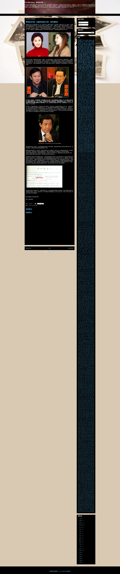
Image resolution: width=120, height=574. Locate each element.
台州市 (90, 291)
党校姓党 (89, 267)
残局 (91, 389)
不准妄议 (90, 227)
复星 (84, 312)
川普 (93, 106)
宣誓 (83, 330)
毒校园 (83, 390)
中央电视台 (85, 242)
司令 (83, 169)
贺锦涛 (85, 209)
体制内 (85, 260)
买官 (91, 250)
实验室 (93, 329)
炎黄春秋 (86, 111)
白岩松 (88, 198)
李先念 (90, 377)
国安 (87, 93)
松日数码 (91, 382)
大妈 (86, 314)
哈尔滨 (81, 300)
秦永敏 (81, 99)
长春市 (92, 214)
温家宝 (87, 53)
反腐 (91, 55)
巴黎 (84, 177)
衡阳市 (88, 146)
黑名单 (89, 219)
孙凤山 (79, 324)
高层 (84, 151)
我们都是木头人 (80, 353)
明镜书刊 (81, 371)
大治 (88, 315)
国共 (83, 304)
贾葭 (91, 147)
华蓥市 (87, 284)
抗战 (82, 82)
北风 (82, 282)
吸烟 (84, 296)
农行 (91, 274)
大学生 (92, 105)
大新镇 (86, 315)
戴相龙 (82, 67)
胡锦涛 (86, 54)
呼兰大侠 (92, 169)
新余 (93, 364)
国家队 (81, 105)
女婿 (84, 131)
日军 (93, 183)
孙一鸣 (93, 323)
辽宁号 (89, 210)
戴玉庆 (88, 181)
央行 (79, 131)
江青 (91, 109)
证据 (89, 208)
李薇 (81, 381)
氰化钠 (82, 394)
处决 (78, 312)
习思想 (87, 248)
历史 (80, 86)
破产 (84, 200)
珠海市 (88, 98)
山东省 (88, 49)
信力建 (88, 160)
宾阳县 (81, 331)
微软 (88, 349)
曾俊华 (91, 372)
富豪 (80, 332)
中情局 (82, 243)
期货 (78, 374)
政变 (91, 87)
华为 (90, 166)
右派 (78, 169)
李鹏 (83, 54)
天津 (88, 61)
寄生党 (87, 331)
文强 (83, 363)
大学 (90, 105)
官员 (81, 60)
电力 (82, 198)
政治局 (92, 71)
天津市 (84, 43)
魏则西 (89, 62)
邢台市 (85, 115)
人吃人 (85, 159)
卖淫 (80, 167)
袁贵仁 (93, 207)
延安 (91, 341)
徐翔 (91, 94)
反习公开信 (92, 167)
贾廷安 (88, 114)
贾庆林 (88, 59)
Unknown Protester (84, 224)
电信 (80, 198)
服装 (91, 373)
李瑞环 (90, 137)
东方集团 (92, 230)
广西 (89, 94)
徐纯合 (91, 133)
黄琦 (85, 219)
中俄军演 (85, 232)
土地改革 (90, 307)
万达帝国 (80, 226)
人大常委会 (91, 254)
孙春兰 (87, 174)
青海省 (87, 217)
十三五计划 (85, 283)
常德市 (84, 338)
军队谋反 (83, 274)
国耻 (83, 128)
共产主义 (84, 102)
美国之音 (85, 145)
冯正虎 (79, 125)
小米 (85, 333)
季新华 (82, 325)
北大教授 (92, 281)
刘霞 (84, 125)
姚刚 (86, 321)
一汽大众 (80, 225)
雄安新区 (81, 150)
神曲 (89, 200)
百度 (89, 67)
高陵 (90, 218)
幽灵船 (93, 338)
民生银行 (88, 139)
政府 (84, 82)
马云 (80, 71)
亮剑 (93, 252)
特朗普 (79, 98)
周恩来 (90, 66)
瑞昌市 (91, 197)
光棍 (87, 266)
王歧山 (79, 112)
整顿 (81, 363)
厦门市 (86, 167)
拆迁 (85, 357)
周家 (79, 297)
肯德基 (89, 203)
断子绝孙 (90, 363)
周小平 (82, 297)
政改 (87, 361)
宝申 (84, 329)
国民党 (88, 81)
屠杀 (78, 177)
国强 (92, 305)
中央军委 (81, 75)
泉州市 (91, 140)
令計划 (88, 257)
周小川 (92, 103)
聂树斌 (88, 145)
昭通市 (85, 184)
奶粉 (82, 106)
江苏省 (88, 47)
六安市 (82, 271)
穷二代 (86, 201)
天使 (85, 316)
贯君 (83, 114)
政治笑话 (92, 361)
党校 (87, 267)
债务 (79, 161)
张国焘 (88, 345)
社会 (88, 112)
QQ (89, 223)
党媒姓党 (90, 161)
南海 (90, 75)
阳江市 (88, 215)
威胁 (80, 323)
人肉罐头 (84, 256)
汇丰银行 (80, 395)
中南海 (88, 52)
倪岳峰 (82, 264)
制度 (81, 280)
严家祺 (79, 232)
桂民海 (88, 189)
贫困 (78, 209)
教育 (89, 95)
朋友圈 (88, 185)
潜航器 (88, 193)
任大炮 (81, 160)
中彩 (79, 243)
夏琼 (86, 312)
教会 (90, 182)
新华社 (86, 82)
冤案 (93, 124)
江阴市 (81, 396)
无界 (89, 183)
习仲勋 (87, 68)
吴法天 (80, 296)
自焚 (82, 113)
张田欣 (84, 347)
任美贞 (91, 258)
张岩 (82, 346)
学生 (90, 325)
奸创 (92, 320)
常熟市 (90, 177)
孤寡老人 (84, 325)
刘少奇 (88, 80)
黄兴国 (89, 117)
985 (87, 222)
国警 (84, 306)
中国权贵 (88, 238)
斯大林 (85, 183)
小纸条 (88, 333)
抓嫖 (84, 356)
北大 (91, 80)
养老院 (81, 272)
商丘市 (81, 170)
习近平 (80, 40)
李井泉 (85, 377)
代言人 (80, 257)
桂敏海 (82, 386)
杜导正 (90, 381)
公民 (92, 122)
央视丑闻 (88, 317)
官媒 (83, 132)
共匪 (90, 271)
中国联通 (80, 120)
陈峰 (87, 216)
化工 (86, 125)
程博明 (83, 201)
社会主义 (86, 200)
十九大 (84, 166)
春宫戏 (84, 371)
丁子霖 (82, 153)
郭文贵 (81, 42)
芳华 (82, 206)
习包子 (84, 75)
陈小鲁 (85, 216)
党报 (85, 267)
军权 (88, 124)
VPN (79, 118)
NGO (79, 223)
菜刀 (92, 206)
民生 (92, 393)
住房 (83, 260)
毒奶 (78, 390)
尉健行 (87, 176)
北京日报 (87, 281)
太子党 (79, 64)
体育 (87, 260)
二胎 (81, 101)
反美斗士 (87, 168)
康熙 (92, 340)
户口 (90, 181)
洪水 (93, 191)
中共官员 (86, 233)
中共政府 (89, 233)
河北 (93, 88)
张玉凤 (88, 133)
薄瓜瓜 (85, 146)
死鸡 (88, 389)
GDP (89, 222)
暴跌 (86, 108)
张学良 (92, 178)
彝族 (86, 348)
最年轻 (82, 373)
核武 (83, 189)
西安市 (86, 62)
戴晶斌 (88, 354)
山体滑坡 (86, 132)
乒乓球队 (92, 157)
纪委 (84, 202)
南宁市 (81, 81)
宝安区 (93, 175)
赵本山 (80, 210)
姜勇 (90, 322)
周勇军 (89, 296)
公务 (90, 268)
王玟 (87, 197)
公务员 (89, 122)
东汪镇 (83, 231)
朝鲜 (81, 61)
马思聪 (85, 218)
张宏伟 (93, 345)
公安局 (33, 205)
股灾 (84, 56)
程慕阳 (91, 144)
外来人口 (92, 312)
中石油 (89, 243)
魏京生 (90, 151)
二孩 (89, 158)
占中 (87, 63)
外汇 (82, 173)
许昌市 (85, 208)
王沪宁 (85, 98)
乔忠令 (79, 158)
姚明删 (91, 321)
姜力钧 (87, 322)
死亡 (82, 139)
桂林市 (89, 82)
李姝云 (89, 378)
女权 (84, 320)
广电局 (79, 340)
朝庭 (93, 373)
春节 (88, 371)
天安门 (91, 81)
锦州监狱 (87, 214)
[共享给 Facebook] (41, 203)
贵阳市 (85, 114)
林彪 (79, 73)
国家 (86, 81)
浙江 (85, 192)
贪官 (87, 60)
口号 (81, 291)
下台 (92, 118)
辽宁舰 (91, 210)
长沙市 (86, 90)
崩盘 (91, 106)
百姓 (91, 98)
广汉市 (93, 339)
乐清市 (86, 247)
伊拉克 (81, 259)
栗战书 (81, 73)
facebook (79, 153)
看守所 (82, 199)
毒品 (93, 389)
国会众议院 (91, 303)
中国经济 (84, 55)
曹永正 (79, 185)
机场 (80, 137)
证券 (87, 208)
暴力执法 (88, 184)
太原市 (79, 106)
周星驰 (91, 297)
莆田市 (82, 146)
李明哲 (87, 137)
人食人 (92, 159)
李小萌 (85, 379)
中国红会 (87, 240)
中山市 (91, 242)
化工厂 (81, 281)
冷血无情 (86, 275)
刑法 (89, 276)
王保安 (90, 195)
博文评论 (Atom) (51, 251)
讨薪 (83, 208)
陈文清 (92, 216)
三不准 (86, 226)
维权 (82, 56)
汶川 (91, 88)
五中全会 (81, 252)
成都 (84, 134)
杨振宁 (79, 382)
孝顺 (79, 325)
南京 (80, 126)
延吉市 (89, 341)
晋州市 (90, 371)
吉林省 (84, 86)
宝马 (86, 329)
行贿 (91, 207)
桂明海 (84, 386)
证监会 (91, 208)
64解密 (88, 152)
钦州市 (88, 149)
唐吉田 (86, 300)
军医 (83, 273)
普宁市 (91, 95)
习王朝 (92, 248)
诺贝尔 (87, 83)
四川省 (84, 46)
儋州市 (93, 265)
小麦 (90, 333)
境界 (85, 311)
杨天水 (93, 381)
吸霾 (86, 296)
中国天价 (88, 235)
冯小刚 (89, 102)
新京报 (91, 364)
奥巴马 (81, 131)
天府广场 (88, 316)
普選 (82, 372)
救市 (85, 95)
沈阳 (86, 140)
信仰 (86, 160)
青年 (85, 217)
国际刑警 (86, 128)
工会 (84, 336)
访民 (92, 54)
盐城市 (93, 198)
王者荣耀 (85, 143)
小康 (81, 333)
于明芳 (84, 251)
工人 (79, 107)
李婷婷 (91, 378)
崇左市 (89, 132)
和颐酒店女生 (87, 299)
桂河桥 (89, 386)
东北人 (87, 230)
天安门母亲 (85, 130)
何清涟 (91, 260)
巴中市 (81, 337)
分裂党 (82, 276)
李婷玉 (82, 137)
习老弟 (81, 249)
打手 (85, 355)
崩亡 (80, 336)
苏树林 (86, 206)
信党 (88, 263)
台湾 (92, 60)
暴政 (85, 372)
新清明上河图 (83, 365)
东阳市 (88, 231)
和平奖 (90, 86)
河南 (79, 89)
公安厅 (82, 162)
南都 (83, 287)
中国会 (89, 234)
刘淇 (92, 102)
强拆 (80, 82)
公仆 (80, 162)
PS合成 (85, 223)
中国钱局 (88, 241)
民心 (80, 393)
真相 (89, 199)
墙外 (87, 311)
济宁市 (85, 96)
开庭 (79, 344)
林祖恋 (82, 138)
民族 (83, 88)
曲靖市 (93, 184)
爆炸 (92, 57)
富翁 (78, 332)
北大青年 (79, 282)
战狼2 (84, 354)
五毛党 (83, 101)
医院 (91, 125)
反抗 (85, 289)
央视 (79, 87)
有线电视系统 (88, 373)
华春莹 (80, 284)
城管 (89, 93)
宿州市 (84, 331)
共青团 (87, 66)
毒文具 (81, 390)
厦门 (87, 288)
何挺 (89, 260)
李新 (85, 137)
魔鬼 (92, 218)
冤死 (80, 275)
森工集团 (85, 387)
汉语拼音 (85, 395)
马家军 (82, 218)
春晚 (86, 371)
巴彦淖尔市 (90, 337)
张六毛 (89, 178)
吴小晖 (87, 86)
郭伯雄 (88, 46)
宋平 (87, 175)
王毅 (84, 77)
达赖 (93, 210)
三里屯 (79, 227)
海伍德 (80, 141)
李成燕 (81, 380)
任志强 (81, 47)
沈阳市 (88, 140)
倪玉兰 (84, 264)
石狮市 (82, 200)
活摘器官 (79, 192)
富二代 (81, 176)
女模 (86, 320)
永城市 (86, 394)
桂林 (86, 386)
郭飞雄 (85, 74)
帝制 (82, 338)
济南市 (93, 82)
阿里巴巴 (90, 215)
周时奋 (89, 297)
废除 (88, 340)
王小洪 (81, 143)
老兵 (81, 62)
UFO (80, 224)
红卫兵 (92, 112)
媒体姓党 (89, 131)
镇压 (79, 66)
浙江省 (84, 50)
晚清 (92, 371)
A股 (90, 152)
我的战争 (92, 353)
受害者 (83, 290)
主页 (49, 248)
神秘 (91, 200)
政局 (85, 361)
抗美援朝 (82, 95)
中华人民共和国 (86, 119)
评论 (81, 24)
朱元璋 (82, 374)
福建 (79, 99)
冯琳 (84, 275)
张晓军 (86, 346)
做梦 (82, 265)
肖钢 (87, 203)
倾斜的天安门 (88, 264)
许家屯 (84, 83)
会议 (79, 122)
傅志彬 (88, 265)
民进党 (83, 190)
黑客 (92, 117)
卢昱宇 (83, 103)
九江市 (81, 158)
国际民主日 (81, 307)
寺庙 (82, 332)
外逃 (80, 130)
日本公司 (83, 369)
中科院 (92, 243)
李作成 (88, 377)
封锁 (91, 332)
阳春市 (91, 149)
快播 (79, 95)
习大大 (84, 158)
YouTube (92, 152)
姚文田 (88, 321)
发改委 (93, 168)
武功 (91, 388)
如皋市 (80, 321)
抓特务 (87, 356)
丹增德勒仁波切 (83, 246)
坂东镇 (92, 308)
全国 (78, 162)
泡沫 (80, 96)
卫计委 (92, 287)
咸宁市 (91, 299)
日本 (83, 76)
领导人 (92, 217)
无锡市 (81, 108)
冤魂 (82, 275)
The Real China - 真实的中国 (34, 2)
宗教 (81, 132)
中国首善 (81, 242)
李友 (83, 186)
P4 (83, 223)
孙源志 (89, 324)
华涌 (91, 166)
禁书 (93, 98)
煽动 (92, 193)
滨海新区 (81, 77)
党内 (78, 267)
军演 (88, 273)
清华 (91, 192)
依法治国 (83, 160)
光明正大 (84, 266)
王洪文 (85, 197)
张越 (36, 205)
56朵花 (85, 152)
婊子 (84, 323)
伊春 (83, 259)
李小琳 (91, 49)
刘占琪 (91, 276)
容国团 (92, 330)
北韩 (80, 166)
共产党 (86, 57)
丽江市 (86, 120)
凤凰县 (89, 275)
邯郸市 (80, 90)
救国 (90, 362)
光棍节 (89, 266)
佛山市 (88, 92)
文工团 (82, 183)
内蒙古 (92, 69)
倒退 (79, 264)
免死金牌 (92, 266)
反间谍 (90, 168)
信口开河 (90, 263)
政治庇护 (89, 361)
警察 (79, 79)
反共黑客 (81, 289)
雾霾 (81, 55)
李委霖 (86, 378)
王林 (80, 69)
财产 (93, 208)
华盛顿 (84, 284)
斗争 (88, 363)
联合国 (82, 203)
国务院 (91, 304)
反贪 (91, 289)
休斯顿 (85, 259)
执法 (82, 182)
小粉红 (89, 176)
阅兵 (81, 66)
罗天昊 (92, 202)
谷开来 (90, 83)
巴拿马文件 (83, 48)
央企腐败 (84, 317)
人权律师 (92, 121)
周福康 (89, 298)
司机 (80, 292)
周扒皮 (86, 297)
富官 (93, 331)
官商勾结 (88, 328)
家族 (86, 106)
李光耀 (81, 186)
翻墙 (85, 89)
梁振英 (90, 138)
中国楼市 (91, 238)
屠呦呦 (88, 106)
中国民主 (82, 239)
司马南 (86, 292)
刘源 (84, 63)
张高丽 (80, 76)
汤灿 (81, 140)
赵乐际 (91, 114)
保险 (82, 263)
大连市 (86, 173)
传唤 (89, 259)
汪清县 (88, 396)
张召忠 (85, 345)
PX (87, 223)
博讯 (84, 287)
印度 (79, 288)
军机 (86, 273)
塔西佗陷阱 (82, 311)
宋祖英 (82, 94)
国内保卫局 (86, 304)
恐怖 (79, 181)
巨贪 (91, 336)
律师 (80, 67)
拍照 (89, 357)
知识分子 (85, 112)
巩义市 (79, 337)
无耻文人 (80, 369)
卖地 (90, 284)
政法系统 (82, 362)
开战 (81, 344)
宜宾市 (80, 329)
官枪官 (91, 328)
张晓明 (89, 346)
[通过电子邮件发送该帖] (35, 203)
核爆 (89, 385)
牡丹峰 (89, 111)
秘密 (81, 201)
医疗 (78, 283)
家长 (90, 330)
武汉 (79, 190)
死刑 (81, 190)
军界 (91, 273)
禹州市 (93, 200)
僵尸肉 (85, 161)
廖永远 (82, 341)
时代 (79, 370)
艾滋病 (80, 206)
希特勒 (80, 338)
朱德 (90, 185)
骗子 (84, 117)
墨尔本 (89, 311)
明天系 (93, 370)
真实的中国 (86, 199)
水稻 (84, 394)
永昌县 (91, 394)
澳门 (91, 96)
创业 (79, 280)
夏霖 (87, 312)
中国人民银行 (85, 234)
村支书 (86, 381)
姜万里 (83, 322)
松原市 (89, 382)
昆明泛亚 (79, 184)
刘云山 (88, 55)
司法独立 (83, 292)
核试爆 (91, 385)
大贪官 (83, 316)
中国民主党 (86, 239)
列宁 (81, 165)
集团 (81, 217)
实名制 (79, 176)
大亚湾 (84, 313)
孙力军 (81, 324)
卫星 (90, 287)
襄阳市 (79, 208)
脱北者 (90, 99)
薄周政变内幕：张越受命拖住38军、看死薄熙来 (42, 22)
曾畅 (85, 185)
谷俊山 (92, 73)
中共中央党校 (89, 232)
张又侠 (82, 345)
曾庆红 (88, 48)
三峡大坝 (89, 226)
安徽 (89, 174)
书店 (87, 85)
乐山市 (89, 157)
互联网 (87, 75)
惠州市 (81, 134)
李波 (83, 61)
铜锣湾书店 (89, 74)
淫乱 (87, 192)
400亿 (79, 222)
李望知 (88, 380)
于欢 (86, 251)
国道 (87, 306)
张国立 (90, 345)
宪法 (83, 87)
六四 (89, 42)
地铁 (90, 308)
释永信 (81, 79)
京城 (83, 159)
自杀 (87, 89)
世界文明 (79, 230)
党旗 (93, 161)
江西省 (83, 53)
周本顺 (80, 127)
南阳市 (88, 126)
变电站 (89, 290)
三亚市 (86, 118)
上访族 (85, 227)
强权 (84, 348)
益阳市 (90, 198)
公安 (82, 63)
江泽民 (92, 42)
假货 (80, 265)
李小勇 (80, 379)
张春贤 (81, 107)
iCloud (91, 224)
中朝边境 (86, 243)
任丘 (81, 258)
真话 (91, 199)
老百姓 (80, 203)
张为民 (91, 344)
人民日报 (91, 68)
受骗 (85, 290)
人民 (89, 85)
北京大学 (84, 281)
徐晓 (86, 349)
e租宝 (81, 118)
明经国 (82, 184)
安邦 (80, 94)
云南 (91, 251)
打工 (84, 355)
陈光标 (88, 115)
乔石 (82, 80)
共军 (88, 271)
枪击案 (81, 385)
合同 (88, 292)
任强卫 (83, 258)
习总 (93, 90)
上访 (92, 62)
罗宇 (88, 99)
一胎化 (83, 225)
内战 (86, 272)
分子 (79, 165)
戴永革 (90, 354)
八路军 (86, 268)
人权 (84, 80)
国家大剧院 (85, 305)
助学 (89, 280)
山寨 (80, 177)
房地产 (86, 134)
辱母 (86, 210)
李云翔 (82, 377)
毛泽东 (80, 43)
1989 (79, 152)
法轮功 (79, 111)
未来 (80, 374)
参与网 (89, 288)
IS (93, 117)
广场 (80, 339)
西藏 (90, 73)
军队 (79, 93)
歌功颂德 (82, 388)
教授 (92, 362)
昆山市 (85, 370)
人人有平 (83, 254)
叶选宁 (81, 169)
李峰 (87, 379)
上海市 (81, 50)
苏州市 (87, 73)
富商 (91, 331)
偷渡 (86, 265)
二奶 (80, 251)
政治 (88, 50)
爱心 (87, 194)
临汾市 (79, 157)
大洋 (90, 315)
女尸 (80, 320)
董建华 (81, 207)
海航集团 (91, 76)
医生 (93, 282)
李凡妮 (93, 377)
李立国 (90, 380)
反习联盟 (79, 168)
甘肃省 (86, 67)
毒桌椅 (89, 390)
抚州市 (80, 357)
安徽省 (81, 59)
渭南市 (80, 193)
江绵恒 (88, 88)
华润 (82, 284)
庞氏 (85, 178)
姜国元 (92, 322)
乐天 (84, 247)
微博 (93, 94)
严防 (83, 232)
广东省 (85, 42)
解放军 (92, 50)
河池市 (81, 191)
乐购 (88, 247)
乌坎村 (80, 53)
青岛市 (88, 150)
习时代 (89, 248)
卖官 (92, 284)
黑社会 (87, 100)
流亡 (82, 192)
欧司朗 (90, 387)
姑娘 (84, 321)
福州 (83, 144)
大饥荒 (92, 63)
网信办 (89, 202)
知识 (79, 200)
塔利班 (79, 311)
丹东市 (79, 246)
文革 (82, 44)
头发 (92, 317)
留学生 (88, 143)
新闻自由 (87, 365)
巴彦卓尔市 (86, 337)
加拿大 (84, 93)
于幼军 (85, 121)
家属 (84, 330)
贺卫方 (82, 209)
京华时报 (87, 252)
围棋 (88, 303)
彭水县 (91, 348)
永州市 (91, 139)
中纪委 (81, 52)
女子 (78, 320)
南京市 (86, 71)
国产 (90, 170)
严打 (81, 232)
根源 (79, 386)
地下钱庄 (90, 128)
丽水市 (87, 246)
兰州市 (80, 102)
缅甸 (86, 99)
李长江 (83, 381)
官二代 (89, 175)
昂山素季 (82, 370)
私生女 (79, 201)
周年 (79, 105)
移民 (84, 99)
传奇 (90, 259)
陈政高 (89, 216)
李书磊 (80, 377)
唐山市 (87, 127)
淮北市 (89, 192)
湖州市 (88, 96)
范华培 (79, 146)
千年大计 (91, 283)
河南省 (81, 46)
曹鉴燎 (81, 185)
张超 (91, 347)
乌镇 (87, 157)
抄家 (81, 356)
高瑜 (82, 85)
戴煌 (92, 354)
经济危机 (86, 202)
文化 (92, 182)
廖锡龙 (87, 341)
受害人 (81, 290)
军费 (81, 274)
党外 (82, 267)
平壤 (92, 177)
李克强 (92, 43)
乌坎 (85, 157)
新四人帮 (79, 365)
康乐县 (90, 340)
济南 (84, 192)
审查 (78, 330)
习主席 (79, 248)
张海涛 (82, 347)
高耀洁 (86, 117)
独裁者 (83, 195)
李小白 (82, 379)
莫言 (90, 206)
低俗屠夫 (80, 260)
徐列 (93, 348)
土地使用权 (87, 307)
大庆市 (81, 315)
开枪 (87, 178)
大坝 (84, 314)
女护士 (82, 320)
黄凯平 (81, 219)
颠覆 (82, 117)
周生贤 (87, 298)
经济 (79, 62)
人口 (86, 254)
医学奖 (91, 282)
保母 (80, 263)
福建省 (91, 52)
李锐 (80, 138)
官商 (86, 328)
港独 (82, 193)
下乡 (93, 153)
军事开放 (80, 273)
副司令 (85, 280)
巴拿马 (85, 87)
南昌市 (85, 126)
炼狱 (90, 193)
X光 (88, 224)
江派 (89, 190)
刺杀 (83, 280)
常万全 (86, 177)
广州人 (87, 339)
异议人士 (85, 133)
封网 (89, 332)
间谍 (79, 215)
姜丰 (85, 322)
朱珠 (92, 374)
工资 (82, 177)
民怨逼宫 (83, 393)
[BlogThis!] (39, 203)
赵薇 (93, 83)
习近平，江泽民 (87, 250)
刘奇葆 (83, 165)
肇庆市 (85, 203)
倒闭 (92, 160)
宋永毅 (83, 328)
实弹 (91, 329)
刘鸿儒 (89, 279)
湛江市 (91, 141)
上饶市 (91, 153)
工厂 (86, 336)
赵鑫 (82, 149)
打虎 (80, 182)
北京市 (30, 205)
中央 (86, 61)
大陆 (93, 86)
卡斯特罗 (87, 287)
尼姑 (93, 176)
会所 (87, 259)
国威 (79, 305)
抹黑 (84, 357)
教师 (87, 95)
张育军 (89, 347)
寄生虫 (89, 331)
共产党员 (85, 271)
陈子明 (82, 216)
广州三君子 (84, 339)
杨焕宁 (81, 382)
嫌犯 (86, 323)
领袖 (80, 117)
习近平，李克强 (81, 250)
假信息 (92, 264)
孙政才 (89, 71)
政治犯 (88, 182)
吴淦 (90, 103)
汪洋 (85, 396)
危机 (86, 103)
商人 (91, 300)
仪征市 (90, 257)
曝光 (91, 184)
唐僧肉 (83, 300)
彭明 (88, 107)
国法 (82, 306)
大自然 (81, 316)
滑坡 (84, 193)
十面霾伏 (88, 283)
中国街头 (90, 240)
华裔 (93, 166)
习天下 (81, 248)
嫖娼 (84, 106)
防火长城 (84, 215)
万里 (90, 100)
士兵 (91, 311)
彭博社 (89, 348)
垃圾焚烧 (79, 173)
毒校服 (86, 390)
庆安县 (81, 133)
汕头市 (85, 88)
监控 (91, 143)
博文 (81, 22)
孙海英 (87, 324)
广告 (78, 339)
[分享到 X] (40, 203)
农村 (86, 274)
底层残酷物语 (84, 340)
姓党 (81, 87)
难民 (91, 115)
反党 (88, 103)
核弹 (88, 138)
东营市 (85, 231)
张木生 (91, 346)
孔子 (92, 131)
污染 (93, 190)
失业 (90, 317)
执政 (91, 355)
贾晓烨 (88, 209)
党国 (80, 267)
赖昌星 (82, 74)
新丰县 (81, 364)
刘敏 (80, 279)
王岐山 (91, 40)
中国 (87, 40)
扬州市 (93, 355)
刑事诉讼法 (86, 276)
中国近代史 (85, 241)
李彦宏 (92, 379)
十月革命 (87, 166)
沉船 (93, 109)
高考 (86, 151)
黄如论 (83, 219)
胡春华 (91, 70)
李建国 (89, 379)
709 (91, 90)
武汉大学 (83, 389)
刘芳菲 (88, 165)
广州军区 (90, 339)
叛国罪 (79, 291)
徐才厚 (90, 61)
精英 (78, 202)
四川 (81, 128)
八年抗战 (83, 268)
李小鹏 (80, 88)
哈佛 (78, 300)
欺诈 (79, 388)
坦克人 (84, 105)
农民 (88, 274)
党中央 (88, 161)
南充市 (82, 126)
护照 (82, 357)
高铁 (88, 151)
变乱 (87, 290)
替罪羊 (80, 373)
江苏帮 (91, 395)
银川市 (84, 214)
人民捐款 (86, 255)
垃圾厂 (87, 105)
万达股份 (83, 226)
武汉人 (80, 389)
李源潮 (87, 56)
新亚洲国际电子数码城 (86, 364)
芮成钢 (91, 67)
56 (83, 222)
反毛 (87, 289)
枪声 (83, 385)
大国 (79, 314)
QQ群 (91, 223)
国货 (85, 306)
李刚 (78, 378)
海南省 (84, 59)
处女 (80, 312)
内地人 (84, 272)
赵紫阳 (80, 57)
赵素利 (82, 210)
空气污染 (92, 201)
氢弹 (79, 394)
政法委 (79, 362)
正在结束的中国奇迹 (87, 388)
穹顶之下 (89, 201)
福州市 (79, 83)
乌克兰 (92, 246)
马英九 (84, 79)
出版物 (92, 275)
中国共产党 (92, 119)
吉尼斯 (93, 292)
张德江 (79, 70)
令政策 (82, 257)
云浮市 (88, 121)
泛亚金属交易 (90, 191)
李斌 (83, 380)
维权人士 (82, 89)
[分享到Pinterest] (43, 203)
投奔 (89, 356)
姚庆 (86, 131)
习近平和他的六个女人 (86, 249)
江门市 (79, 396)
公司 (92, 268)
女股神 (88, 320)
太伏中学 (81, 317)
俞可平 (81, 122)
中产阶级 (81, 119)
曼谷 (84, 185)
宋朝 (81, 328)
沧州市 (79, 191)
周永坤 (80, 298)
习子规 (84, 248)
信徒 (90, 160)
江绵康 (91, 190)
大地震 (82, 314)
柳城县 (85, 138)
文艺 (86, 363)
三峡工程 (92, 226)
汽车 (92, 396)
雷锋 (83, 217)
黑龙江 (92, 219)
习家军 (87, 158)
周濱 (85, 298)
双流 (91, 288)
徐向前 (81, 349)
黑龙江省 (91, 79)
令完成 (84, 47)
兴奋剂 (93, 162)
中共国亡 (82, 233)
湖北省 (79, 56)
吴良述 (82, 296)
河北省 (81, 49)
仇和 (92, 256)
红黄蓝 (79, 113)
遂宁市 (82, 115)
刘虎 (90, 165)
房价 (92, 181)
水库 (85, 190)
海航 (88, 76)
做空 (84, 265)
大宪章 (91, 314)
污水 (84, 396)
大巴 (93, 314)
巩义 (93, 336)
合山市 (90, 292)
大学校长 (88, 314)
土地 (84, 307)
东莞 (92, 100)
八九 (87, 122)
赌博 (91, 209)
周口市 (91, 296)
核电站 (83, 109)
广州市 (89, 54)
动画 (87, 280)
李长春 (91, 108)
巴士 (83, 337)
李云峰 (92, 185)
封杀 (87, 332)
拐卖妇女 (91, 357)
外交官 (90, 312)
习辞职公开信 (81, 92)
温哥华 (85, 141)
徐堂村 (84, 349)
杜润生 (92, 186)
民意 (85, 393)
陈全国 (80, 216)
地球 (88, 308)
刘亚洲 (81, 93)
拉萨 (87, 357)
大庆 (78, 315)
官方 (91, 175)
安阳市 (84, 175)
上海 (83, 57)
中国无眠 (85, 238)
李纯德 (79, 381)
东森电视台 (80, 231)
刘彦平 (86, 165)
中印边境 (81, 234)
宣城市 (81, 330)
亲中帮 (79, 254)
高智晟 (87, 79)
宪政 (85, 94)
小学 (79, 333)
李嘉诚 (82, 70)
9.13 (85, 222)
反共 (82, 168)
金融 (80, 68)
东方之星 (89, 69)
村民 (88, 381)
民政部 (90, 393)
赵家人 (89, 64)
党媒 (84, 267)
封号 (84, 332)
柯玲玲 (85, 385)
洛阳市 (82, 111)
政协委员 (80, 361)
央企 (93, 130)
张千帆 (80, 345)
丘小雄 (82, 230)
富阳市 (84, 176)
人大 (88, 254)
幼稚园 (90, 338)
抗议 (93, 134)
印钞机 (82, 288)
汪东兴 (83, 140)
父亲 (88, 194)
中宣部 (89, 242)
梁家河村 (91, 386)
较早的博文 (70, 248)
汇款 (83, 395)
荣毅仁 (88, 206)
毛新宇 (86, 109)
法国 (83, 191)
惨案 (83, 181)
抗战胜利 (90, 134)
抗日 (90, 107)
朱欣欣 (88, 374)
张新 (84, 346)
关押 (91, 271)
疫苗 (87, 64)
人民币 (85, 92)
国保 (91, 170)
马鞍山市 (88, 218)
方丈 (87, 183)
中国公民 (81, 235)
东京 (85, 230)
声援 (93, 311)
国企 (92, 75)
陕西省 (80, 54)
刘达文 (87, 279)
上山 (83, 227)
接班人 (86, 182)
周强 (84, 297)
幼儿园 (81, 178)
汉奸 (87, 190)
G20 (82, 71)
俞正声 (84, 263)
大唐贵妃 (90, 313)
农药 (90, 274)
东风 (90, 231)
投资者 (91, 356)
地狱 (86, 308)
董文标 (83, 207)
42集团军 (81, 152)
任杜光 (89, 258)
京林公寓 (90, 252)
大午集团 (86, 313)
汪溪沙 (90, 396)
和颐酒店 (83, 299)
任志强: (86, 258)
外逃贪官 (81, 313)
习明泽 (89, 120)
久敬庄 (83, 157)
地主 (84, 308)
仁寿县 (88, 256)
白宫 (82, 112)
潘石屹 (86, 193)
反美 (89, 289)
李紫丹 (93, 380)
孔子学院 (90, 323)
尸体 (91, 176)
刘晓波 (89, 44)
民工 (78, 393)
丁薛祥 (86, 225)
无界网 (91, 183)
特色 (81, 195)
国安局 (82, 305)
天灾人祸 (90, 130)
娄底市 (82, 323)
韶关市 (89, 217)
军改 (86, 124)
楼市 (80, 139)
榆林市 (92, 189)
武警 (84, 64)
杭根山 (86, 382)
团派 (84, 81)
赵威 (80, 149)
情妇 (81, 181)
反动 (84, 289)
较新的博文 (28, 248)
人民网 (80, 256)
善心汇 (86, 170)
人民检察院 (89, 159)
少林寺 (92, 333)
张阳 (86, 107)
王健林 (82, 98)
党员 (86, 80)
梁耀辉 (81, 387)
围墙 (86, 303)
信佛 (86, 263)
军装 (79, 274)
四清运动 (79, 303)
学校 (89, 325)
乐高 (90, 247)
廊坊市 (88, 87)
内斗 (88, 272)
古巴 (83, 291)
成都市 (83, 60)
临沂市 (83, 120)
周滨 (90, 169)
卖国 (78, 167)
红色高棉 (81, 202)
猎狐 (88, 195)
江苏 (89, 109)
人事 (81, 254)
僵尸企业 (82, 161)
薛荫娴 (86, 207)
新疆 (93, 55)
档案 (90, 189)
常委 (88, 177)
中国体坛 (91, 234)
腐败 (83, 62)
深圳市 (91, 46)
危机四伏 (84, 288)
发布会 (93, 289)
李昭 (84, 186)
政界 (84, 362)
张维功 (87, 347)
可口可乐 (85, 291)
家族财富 (87, 330)
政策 (86, 362)
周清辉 (82, 298)
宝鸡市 (89, 329)
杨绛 (84, 382)
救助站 (88, 362)
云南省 (84, 52)
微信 (93, 61)
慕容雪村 (85, 181)
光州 (82, 266)
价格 (79, 258)
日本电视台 (87, 369)
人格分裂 (82, 255)
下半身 (88, 227)
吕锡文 (88, 169)
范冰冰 (84, 113)
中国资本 (81, 241)
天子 (79, 174)
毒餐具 (91, 390)
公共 (89, 268)
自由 (89, 89)
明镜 (78, 371)
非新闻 (91, 150)
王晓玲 (82, 197)
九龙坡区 (92, 247)
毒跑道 (84, 139)
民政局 (88, 393)
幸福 (88, 338)
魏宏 (93, 151)
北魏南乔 (84, 282)
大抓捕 (83, 315)
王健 (92, 195)
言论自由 (81, 100)
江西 (93, 395)
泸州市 (82, 96)
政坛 (83, 361)
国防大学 (90, 306)
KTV (93, 222)
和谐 (78, 170)
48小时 (81, 222)
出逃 (82, 125)
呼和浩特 (92, 298)
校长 (87, 385)
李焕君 (89, 186)
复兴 (82, 312)
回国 (88, 170)
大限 (88, 173)
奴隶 (90, 320)
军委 (87, 102)
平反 (79, 133)
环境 (89, 197)
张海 (79, 347)
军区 (84, 124)
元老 (80, 266)
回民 (82, 303)
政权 (92, 107)
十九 (82, 166)
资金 (90, 209)
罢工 (82, 145)
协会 (89, 284)
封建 (85, 332)
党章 (92, 267)
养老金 (79, 272)
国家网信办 (89, 305)
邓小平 (84, 49)
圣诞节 (82, 308)
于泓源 (89, 251)
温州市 (88, 141)
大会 (84, 173)
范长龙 (87, 113)
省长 (80, 199)
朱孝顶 (85, 374)
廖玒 (84, 341)
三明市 (85, 153)
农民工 (90, 124)
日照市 (90, 369)
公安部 (88, 162)
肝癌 (91, 145)
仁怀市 (90, 256)
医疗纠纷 (81, 283)
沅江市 (81, 397)
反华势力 (84, 168)
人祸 (82, 256)
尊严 (92, 332)
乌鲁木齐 (81, 247)
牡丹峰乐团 (91, 194)
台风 (92, 291)
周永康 (85, 44)
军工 (84, 273)
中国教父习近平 (80, 238)
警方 (81, 208)
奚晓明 (82, 174)
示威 (81, 144)
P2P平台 (81, 223)
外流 (78, 313)
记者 (83, 69)
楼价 (88, 387)
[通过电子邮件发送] (38, 203)
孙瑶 (91, 324)
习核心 (84, 85)
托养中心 (88, 355)
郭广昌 (79, 85)
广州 (84, 178)
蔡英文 (90, 113)
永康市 (89, 394)
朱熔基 (88, 108)
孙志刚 (84, 324)
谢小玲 (82, 147)
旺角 (84, 108)
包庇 (92, 280)
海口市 (84, 73)
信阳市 (84, 122)
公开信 (90, 162)
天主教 (90, 173)
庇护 (81, 340)
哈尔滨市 (84, 127)
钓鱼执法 (81, 214)
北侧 (90, 281)
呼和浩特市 (80, 299)
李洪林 (87, 186)
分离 (80, 276)
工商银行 (89, 336)
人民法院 (89, 255)
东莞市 (89, 60)
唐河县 (89, 300)
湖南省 (91, 47)
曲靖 (89, 372)
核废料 (79, 189)
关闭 (93, 271)
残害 (90, 389)
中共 (84, 40)
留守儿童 (84, 198)
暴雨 (87, 372)
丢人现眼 (92, 231)
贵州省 (79, 74)
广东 (87, 94)
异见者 (87, 344)
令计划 (88, 43)
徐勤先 (79, 349)
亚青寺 (84, 252)
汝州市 (89, 395)
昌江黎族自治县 (89, 370)
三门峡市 (88, 153)
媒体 (91, 93)
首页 (26, 14)
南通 (81, 287)
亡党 (81, 159)
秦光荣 (85, 144)
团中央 (84, 303)
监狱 (78, 199)
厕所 (84, 167)
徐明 (82, 64)
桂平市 (85, 189)
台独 (91, 126)
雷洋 (79, 52)
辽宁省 (91, 59)
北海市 (88, 125)
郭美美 (83, 90)
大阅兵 (89, 63)
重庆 (86, 149)
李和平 (83, 378)
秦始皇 (88, 144)
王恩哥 (80, 197)
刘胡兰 (84, 279)
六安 (80, 271)
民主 (90, 50)
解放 (80, 147)
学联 (92, 325)
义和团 (89, 246)
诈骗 (81, 114)
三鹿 (81, 227)
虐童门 (89, 207)
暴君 (84, 372)
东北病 (89, 230)
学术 (87, 325)
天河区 (91, 316)
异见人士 (84, 344)
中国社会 (84, 240)
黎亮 (87, 219)
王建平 (92, 111)
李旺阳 (85, 380)
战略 (85, 354)
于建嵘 (91, 158)
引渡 (89, 344)
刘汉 (82, 279)
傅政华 (91, 92)
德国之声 (90, 349)
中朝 (84, 243)
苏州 (84, 206)
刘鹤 (91, 279)
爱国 (93, 96)
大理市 (92, 315)
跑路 (84, 210)
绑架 (80, 145)
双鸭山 (89, 167)
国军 (89, 304)
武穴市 (86, 389)
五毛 (79, 159)
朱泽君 (90, 374)
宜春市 (82, 329)
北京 (79, 44)
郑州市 (92, 64)
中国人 (83, 66)
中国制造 (85, 235)
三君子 (89, 118)
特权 (79, 195)
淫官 (83, 141)
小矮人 (83, 333)
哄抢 (93, 299)
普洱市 (80, 372)
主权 (81, 157)
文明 (84, 363)
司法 (82, 86)
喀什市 (83, 170)
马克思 (80, 218)
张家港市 (79, 346)
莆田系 (89, 77)
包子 (91, 280)
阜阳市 (82, 215)
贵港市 (88, 147)
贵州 (80, 209)
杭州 (81, 109)
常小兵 (92, 132)
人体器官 (87, 101)
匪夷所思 (88, 282)
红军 (90, 112)
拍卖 (84, 182)
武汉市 (85, 76)
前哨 (92, 165)
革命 (89, 90)
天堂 (82, 130)
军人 (82, 124)
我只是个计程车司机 (87, 353)
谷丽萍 (84, 100)
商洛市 (93, 300)
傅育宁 (90, 265)
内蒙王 (90, 272)
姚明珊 (84, 174)
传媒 (92, 259)
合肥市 (85, 169)
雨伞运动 (85, 150)
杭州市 (85, 70)
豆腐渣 (85, 147)
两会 (84, 71)
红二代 (90, 56)
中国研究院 (81, 240)
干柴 (86, 338)
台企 (88, 291)
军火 (90, 273)
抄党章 (79, 356)
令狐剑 (85, 257)
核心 (81, 189)
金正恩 (85, 69)
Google (91, 222)
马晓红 (81, 151)
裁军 (91, 146)
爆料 (85, 194)
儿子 (78, 266)
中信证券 (83, 68)
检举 (83, 387)
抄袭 (83, 356)
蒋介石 (92, 77)
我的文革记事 (80, 354)
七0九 (88, 225)
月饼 (85, 373)
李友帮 (81, 378)
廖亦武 (80, 341)
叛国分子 (92, 290)
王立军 (86, 77)
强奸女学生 (82, 348)
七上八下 (90, 225)
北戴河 (91, 48)
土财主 (80, 308)
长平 (90, 214)
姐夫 (82, 321)
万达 (84, 118)
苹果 (93, 145)
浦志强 (88, 70)
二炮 (82, 251)
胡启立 (92, 203)
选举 (84, 149)
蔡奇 (91, 89)
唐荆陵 (90, 127)
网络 (82, 83)
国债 (81, 304)
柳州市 (89, 57)
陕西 (79, 217)
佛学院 (90, 101)
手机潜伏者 (81, 355)
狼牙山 (86, 195)
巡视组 (82, 336)
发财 (78, 290)
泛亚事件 (86, 191)
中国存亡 (91, 235)
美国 (90, 53)
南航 (82, 167)
